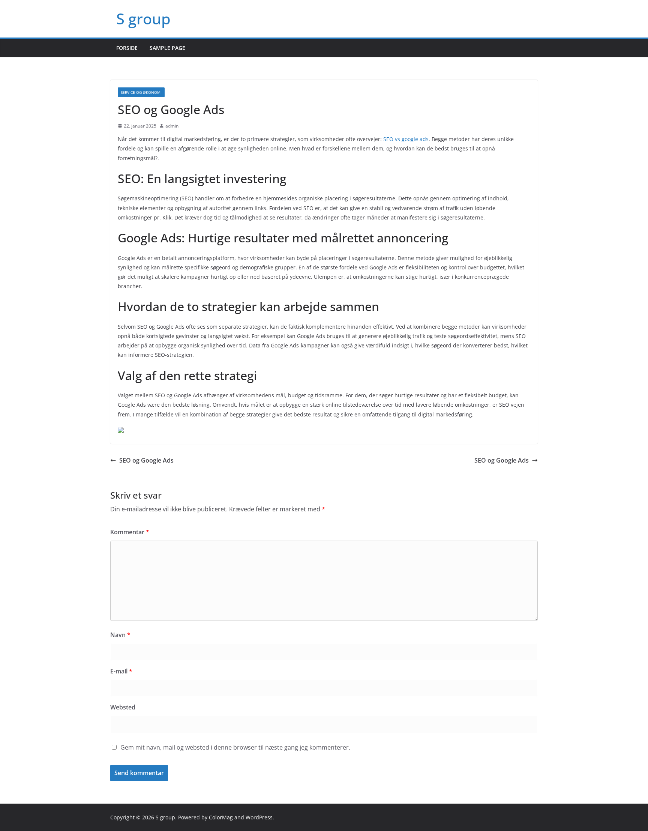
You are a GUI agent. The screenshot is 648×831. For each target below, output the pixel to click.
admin (171, 126)
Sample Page (167, 47)
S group (143, 18)
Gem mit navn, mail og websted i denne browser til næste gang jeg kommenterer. (235, 747)
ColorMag (221, 817)
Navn (120, 635)
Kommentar (129, 532)
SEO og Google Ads (146, 460)
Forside (127, 47)
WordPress (259, 817)
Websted (122, 707)
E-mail (121, 671)
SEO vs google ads (406, 139)
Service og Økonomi (141, 92)
